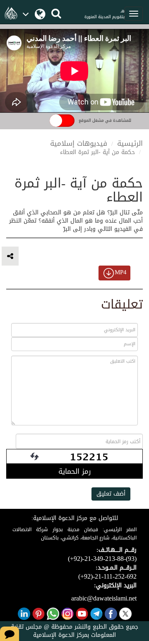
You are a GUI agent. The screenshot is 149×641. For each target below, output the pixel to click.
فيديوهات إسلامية (78, 143)
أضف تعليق (110, 493)
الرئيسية (130, 143)
